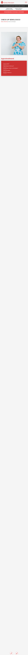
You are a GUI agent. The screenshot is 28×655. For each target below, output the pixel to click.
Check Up (5, 21)
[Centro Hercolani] (7, 3)
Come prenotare (6, 70)
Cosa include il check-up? (8, 66)
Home (2, 21)
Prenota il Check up (7, 72)
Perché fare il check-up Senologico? (10, 68)
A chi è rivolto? (6, 63)
